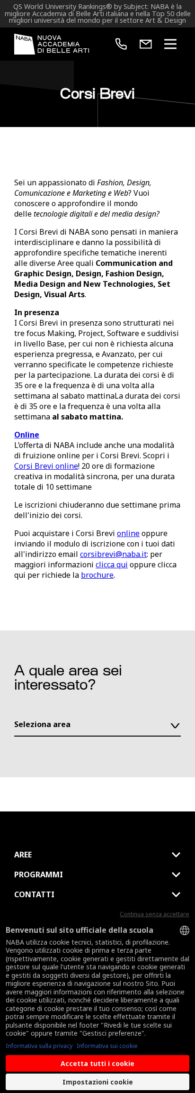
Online (26, 434)
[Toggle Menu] (170, 44)
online (128, 533)
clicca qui (112, 564)
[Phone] (121, 44)
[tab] (97, 854)
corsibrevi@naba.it (113, 554)
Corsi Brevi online (46, 466)
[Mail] (145, 44)
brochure (97, 575)
